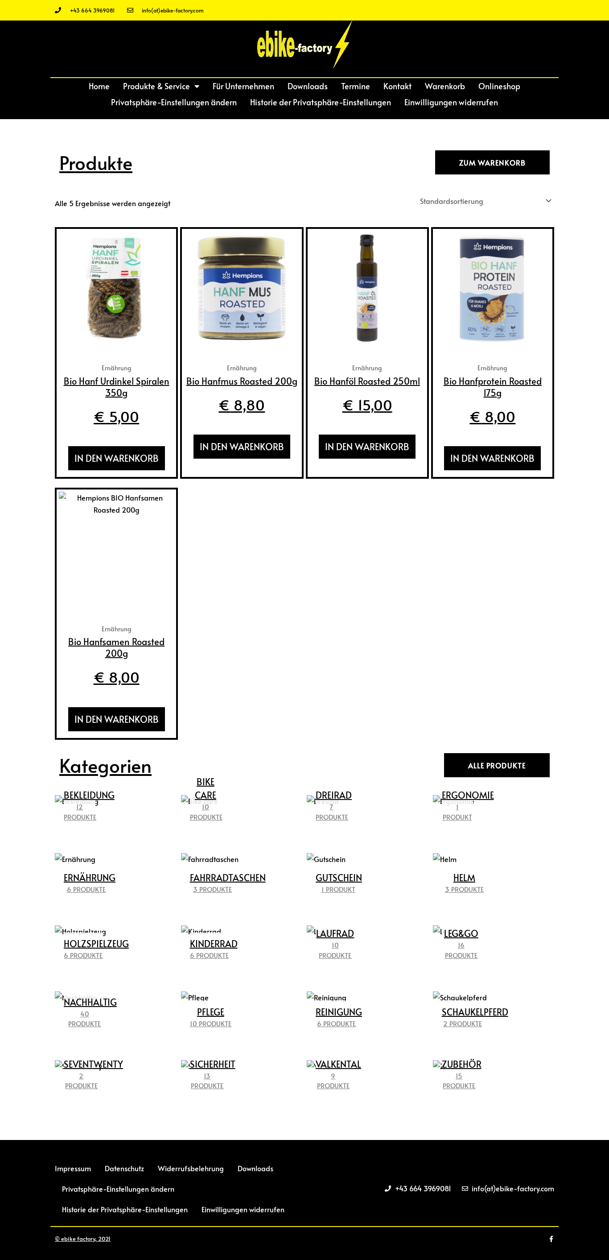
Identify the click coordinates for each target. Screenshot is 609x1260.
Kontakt (397, 85)
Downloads (308, 85)
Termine (355, 85)
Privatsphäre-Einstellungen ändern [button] (174, 102)
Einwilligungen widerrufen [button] (451, 102)
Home (99, 85)
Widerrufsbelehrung (191, 1168)
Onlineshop (499, 85)
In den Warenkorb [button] (116, 458)
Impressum (73, 1168)
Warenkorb (445, 85)
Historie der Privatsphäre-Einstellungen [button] (320, 102)
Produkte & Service (156, 85)
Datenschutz (124, 1168)
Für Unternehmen (243, 85)
